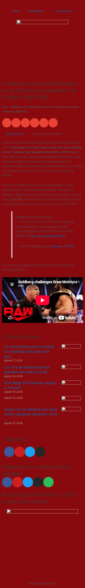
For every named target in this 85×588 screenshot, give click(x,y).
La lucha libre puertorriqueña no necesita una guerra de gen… (29, 351)
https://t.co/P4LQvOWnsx (47, 236)
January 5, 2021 (63, 246)
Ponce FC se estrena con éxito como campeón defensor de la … (31, 414)
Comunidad (35, 11)
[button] (6, 122)
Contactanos (64, 11)
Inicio (16, 11)
